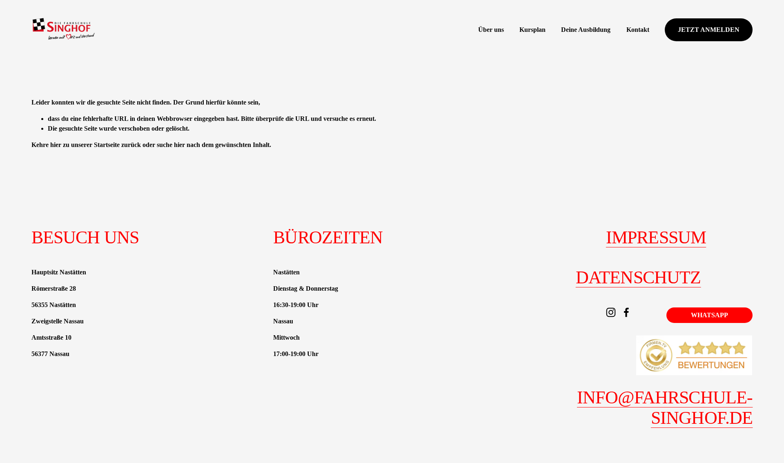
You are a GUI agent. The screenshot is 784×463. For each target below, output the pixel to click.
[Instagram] (611, 312)
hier (55, 144)
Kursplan (532, 29)
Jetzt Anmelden (708, 29)
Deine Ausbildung (585, 29)
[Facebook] (626, 312)
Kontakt (637, 29)
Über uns (491, 29)
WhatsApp (709, 315)
